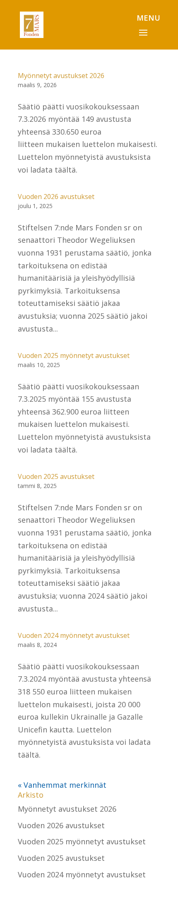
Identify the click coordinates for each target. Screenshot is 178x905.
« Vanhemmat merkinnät (62, 785)
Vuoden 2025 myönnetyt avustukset (74, 355)
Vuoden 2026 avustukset (56, 196)
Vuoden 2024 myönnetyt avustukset (74, 635)
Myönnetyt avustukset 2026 (61, 75)
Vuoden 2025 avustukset (56, 476)
